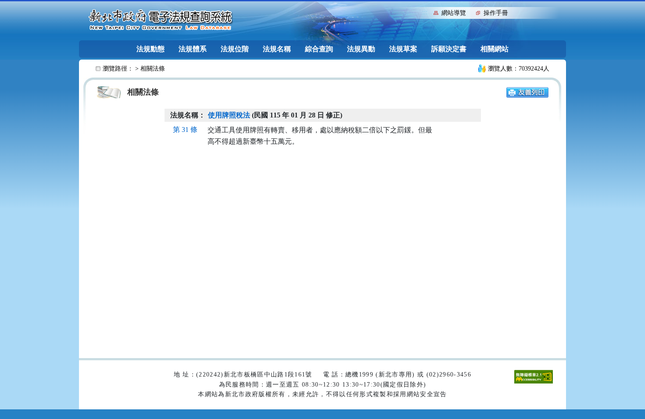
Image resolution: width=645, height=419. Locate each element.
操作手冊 (496, 13)
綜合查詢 (319, 49)
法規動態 (150, 49)
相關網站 (494, 49)
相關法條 (152, 68)
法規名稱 (277, 49)
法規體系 (193, 49)
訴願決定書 (448, 49)
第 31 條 (185, 129)
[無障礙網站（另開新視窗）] (533, 376)
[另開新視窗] (527, 92)
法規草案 (403, 49)
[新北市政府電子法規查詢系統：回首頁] (160, 20)
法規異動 (361, 49)
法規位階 (235, 49)
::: (424, 12)
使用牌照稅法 (229, 115)
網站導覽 (453, 13)
